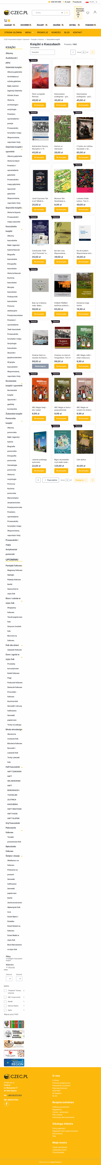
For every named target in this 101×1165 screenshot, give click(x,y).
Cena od (9, 974)
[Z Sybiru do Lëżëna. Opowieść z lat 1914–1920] (85, 128)
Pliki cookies (57, 1115)
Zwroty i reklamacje (60, 1112)
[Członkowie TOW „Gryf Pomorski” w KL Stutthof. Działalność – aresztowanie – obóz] (40, 233)
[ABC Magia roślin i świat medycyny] (85, 337)
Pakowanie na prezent (61, 1085)
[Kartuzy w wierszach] (62, 128)
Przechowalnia (58, 1152)
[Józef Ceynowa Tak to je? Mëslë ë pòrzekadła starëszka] (40, 180)
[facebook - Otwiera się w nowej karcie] (6, 1103)
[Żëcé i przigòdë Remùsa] (40, 76)
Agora (10, 1010)
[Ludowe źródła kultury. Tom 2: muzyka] (85, 180)
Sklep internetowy (49, 1162)
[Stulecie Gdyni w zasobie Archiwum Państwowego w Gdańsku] (40, 337)
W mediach (56, 1093)
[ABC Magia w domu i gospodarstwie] (62, 389)
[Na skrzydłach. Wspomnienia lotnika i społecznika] (85, 233)
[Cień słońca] (85, 442)
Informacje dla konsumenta (63, 1117)
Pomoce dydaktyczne (61, 1083)
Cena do (19, 974)
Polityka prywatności (60, 1107)
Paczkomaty (57, 1133)
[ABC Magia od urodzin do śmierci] (85, 389)
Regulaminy (57, 1109)
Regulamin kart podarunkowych (65, 1131)
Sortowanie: (35, 47)
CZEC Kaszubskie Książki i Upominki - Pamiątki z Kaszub (24, 39)
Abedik (10, 1001)
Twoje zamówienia (59, 1147)
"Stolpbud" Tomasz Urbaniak (14, 992)
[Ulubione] (88, 13)
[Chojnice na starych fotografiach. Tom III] (62, 337)
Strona (79, 52)
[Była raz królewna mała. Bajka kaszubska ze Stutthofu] (40, 285)
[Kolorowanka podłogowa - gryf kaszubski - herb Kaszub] (85, 76)
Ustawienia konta (59, 1150)
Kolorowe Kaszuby (59, 1088)
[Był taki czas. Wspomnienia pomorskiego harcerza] (62, 233)
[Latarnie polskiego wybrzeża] (40, 442)
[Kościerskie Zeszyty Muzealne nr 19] (40, 128)
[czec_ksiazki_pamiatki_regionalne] (26, 1076)
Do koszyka (39, 105)
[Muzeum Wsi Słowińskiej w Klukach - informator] (62, 180)
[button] (67, 13)
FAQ (54, 1136)
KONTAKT (56, 1091)
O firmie (55, 1080)
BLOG (54, 1096)
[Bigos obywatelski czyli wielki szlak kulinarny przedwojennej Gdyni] (62, 442)
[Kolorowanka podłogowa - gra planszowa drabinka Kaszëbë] (62, 76)
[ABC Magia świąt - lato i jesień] (40, 389)
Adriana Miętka (13, 1006)
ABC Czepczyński (14, 997)
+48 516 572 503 (14, 1095)
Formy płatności (58, 1128)
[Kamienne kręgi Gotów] (85, 285)
